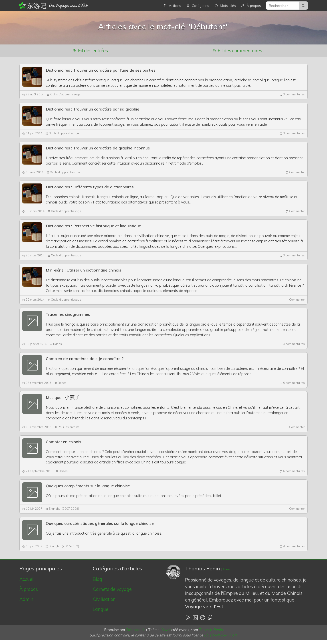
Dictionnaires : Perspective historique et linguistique (93, 225)
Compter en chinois (63, 441)
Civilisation (104, 599)
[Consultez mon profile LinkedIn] (195, 617)
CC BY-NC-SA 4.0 (219, 635)
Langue (100, 609)
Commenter (297, 172)
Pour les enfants (68, 427)
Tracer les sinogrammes (68, 314)
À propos (28, 589)
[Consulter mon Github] (210, 617)
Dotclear (133, 629)
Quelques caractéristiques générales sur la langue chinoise (100, 523)
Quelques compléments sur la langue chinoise (88, 485)
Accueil (26, 579)
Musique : (63, 397)
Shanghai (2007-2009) (64, 508)
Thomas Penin (211, 629)
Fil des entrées (92, 50)
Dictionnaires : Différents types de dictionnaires (90, 186)
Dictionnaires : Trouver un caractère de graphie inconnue (98, 148)
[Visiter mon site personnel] (203, 617)
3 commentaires (294, 94)
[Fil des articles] (188, 617)
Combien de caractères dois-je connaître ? (85, 358)
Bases (57, 344)
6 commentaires (294, 382)
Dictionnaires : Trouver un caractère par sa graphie (92, 109)
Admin (26, 599)
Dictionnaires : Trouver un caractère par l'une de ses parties (100, 70)
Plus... (227, 569)
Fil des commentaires (239, 50)
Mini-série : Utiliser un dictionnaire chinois (83, 270)
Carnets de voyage (112, 589)
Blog (97, 579)
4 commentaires (294, 546)
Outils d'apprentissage (65, 94)
